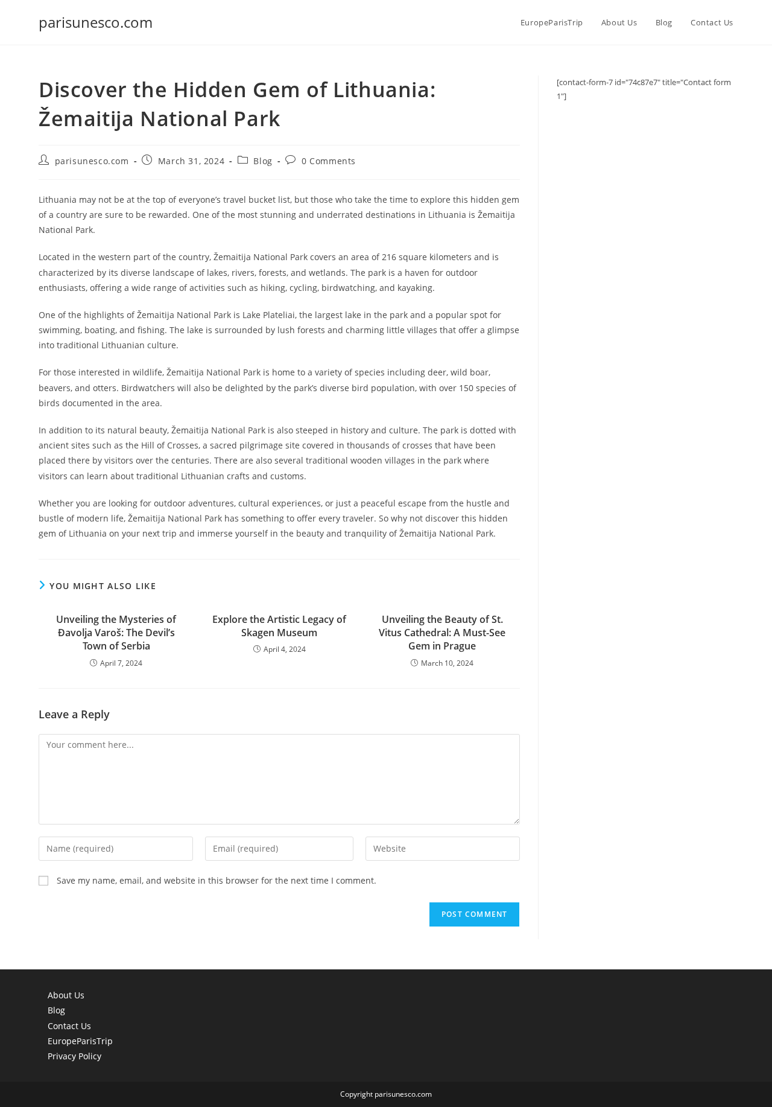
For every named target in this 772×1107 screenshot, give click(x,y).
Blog (262, 161)
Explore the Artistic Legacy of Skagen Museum (279, 626)
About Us (66, 995)
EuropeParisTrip (80, 1041)
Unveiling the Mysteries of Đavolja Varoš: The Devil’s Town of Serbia (116, 633)
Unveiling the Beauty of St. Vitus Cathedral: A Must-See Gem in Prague (442, 633)
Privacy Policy (74, 1056)
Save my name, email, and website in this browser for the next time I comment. (216, 880)
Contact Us (69, 1026)
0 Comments (329, 161)
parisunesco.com (96, 22)
